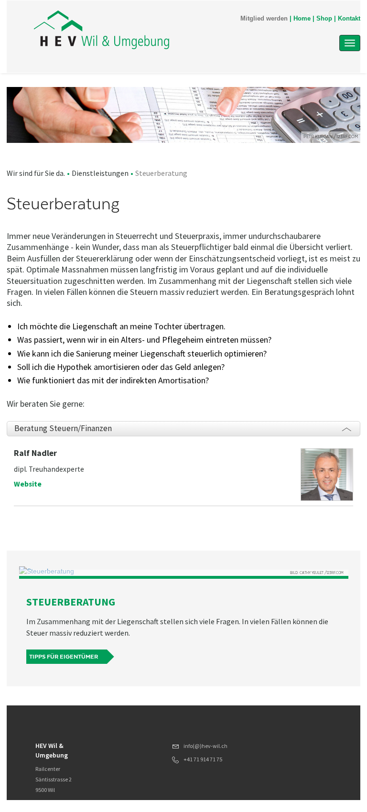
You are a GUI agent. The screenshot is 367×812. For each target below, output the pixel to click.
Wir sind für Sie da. (36, 173)
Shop (324, 18)
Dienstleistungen (100, 173)
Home (302, 18)
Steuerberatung (70, 601)
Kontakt (349, 18)
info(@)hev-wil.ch (205, 745)
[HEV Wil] (135, 29)
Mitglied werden (264, 18)
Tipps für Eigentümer (63, 656)
